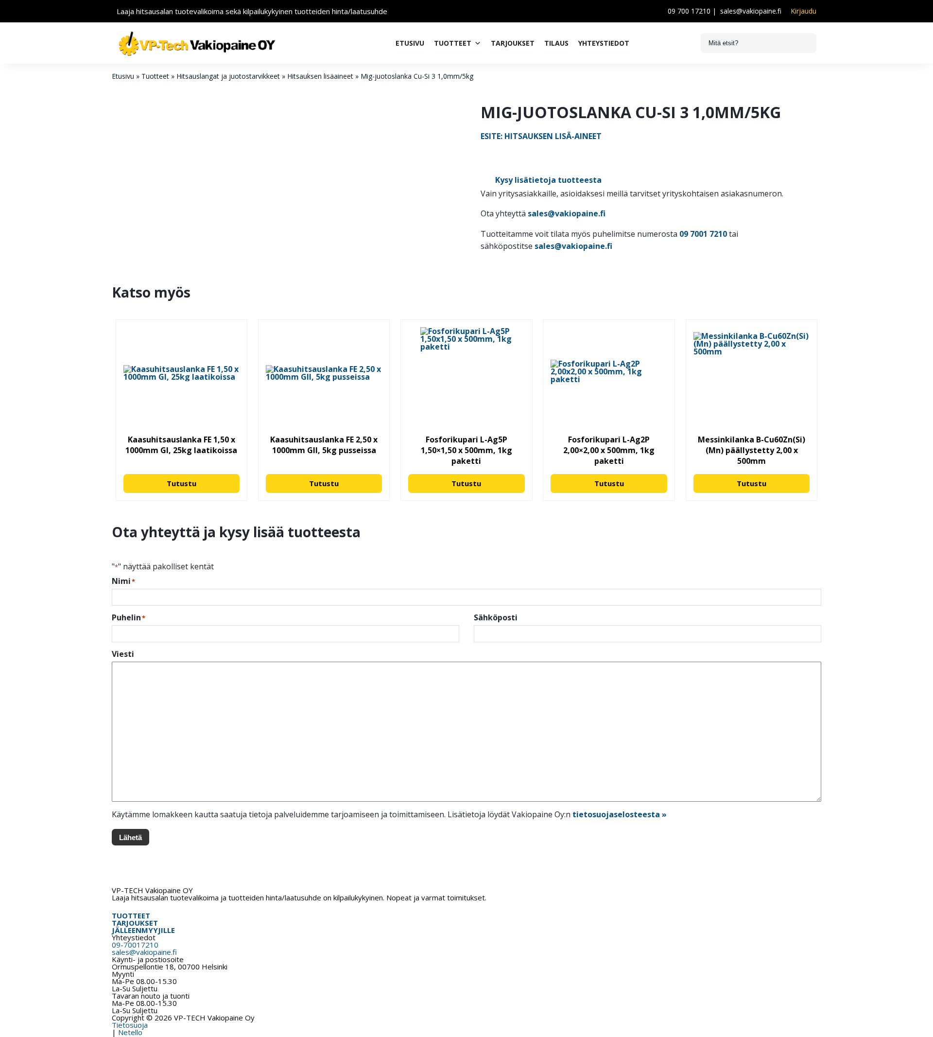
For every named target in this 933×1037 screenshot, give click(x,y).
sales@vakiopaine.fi (750, 11)
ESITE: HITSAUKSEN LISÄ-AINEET (541, 136)
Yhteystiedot (603, 43)
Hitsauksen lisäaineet (320, 76)
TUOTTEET (131, 915)
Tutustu (181, 483)
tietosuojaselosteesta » (619, 814)
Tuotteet (452, 43)
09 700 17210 (689, 11)
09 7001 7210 (703, 233)
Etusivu (410, 43)
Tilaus (556, 43)
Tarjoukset (513, 43)
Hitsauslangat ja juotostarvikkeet (228, 76)
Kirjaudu (803, 11)
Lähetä (130, 837)
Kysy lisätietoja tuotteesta (548, 180)
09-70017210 (135, 944)
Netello (130, 1032)
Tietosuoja (130, 1025)
